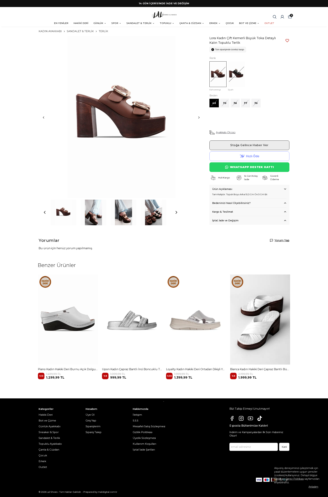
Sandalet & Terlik (49, 438)
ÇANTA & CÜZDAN (190, 23)
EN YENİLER (61, 23)
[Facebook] (232, 418)
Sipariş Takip (93, 432)
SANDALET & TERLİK (139, 23)
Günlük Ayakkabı (49, 426)
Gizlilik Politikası (142, 432)
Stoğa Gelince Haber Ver (249, 145)
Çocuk (43, 455)
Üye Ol (90, 414)
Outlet (43, 467)
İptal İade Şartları (144, 449)
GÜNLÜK (98, 23)
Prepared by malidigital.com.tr (100, 492)
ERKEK (213, 23)
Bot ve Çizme (47, 420)
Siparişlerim (93, 426)
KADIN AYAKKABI (50, 31)
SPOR (114, 23)
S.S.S (135, 420)
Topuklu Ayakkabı (50, 443)
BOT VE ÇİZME (247, 23)
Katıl (284, 446)
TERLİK (103, 31)
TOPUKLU (165, 23)
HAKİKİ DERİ (80, 23)
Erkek (42, 461)
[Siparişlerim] (282, 17)
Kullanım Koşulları (144, 443)
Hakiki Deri (46, 414)
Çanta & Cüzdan (49, 449)
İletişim (137, 414)
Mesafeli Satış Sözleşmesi (149, 426)
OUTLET (269, 23)
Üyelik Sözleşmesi (144, 438)
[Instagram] (241, 418)
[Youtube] (250, 418)
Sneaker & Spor (49, 432)
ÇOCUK (230, 23)
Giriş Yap (91, 420)
